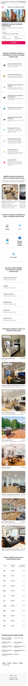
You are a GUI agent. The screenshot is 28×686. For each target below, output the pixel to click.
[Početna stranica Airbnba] (3, 7)
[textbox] (7, 38)
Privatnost (11, 679)
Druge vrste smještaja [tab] (6, 638)
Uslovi (16, 679)
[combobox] (13, 34)
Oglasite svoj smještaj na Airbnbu (16, 7)
